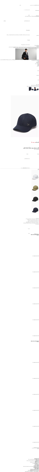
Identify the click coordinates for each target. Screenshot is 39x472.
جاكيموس (26, 47)
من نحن (38, 463)
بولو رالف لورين (15, 47)
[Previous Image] (34, 93)
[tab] (37, 89)
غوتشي (28, 47)
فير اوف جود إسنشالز (31, 47)
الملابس (38, 460)
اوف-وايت (19, 47)
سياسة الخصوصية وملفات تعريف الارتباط (31, 466)
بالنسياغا (36, 459)
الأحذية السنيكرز (34, 460)
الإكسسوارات (31, 460)
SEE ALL (38, 235)
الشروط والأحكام (37, 466)
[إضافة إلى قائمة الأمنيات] (31, 216)
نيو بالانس (21, 47)
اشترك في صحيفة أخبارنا (36, 447)
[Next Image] (34, 139)
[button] (37, 15)
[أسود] (35, 202)
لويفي (25, 47)
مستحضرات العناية (28, 460)
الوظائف (36, 463)
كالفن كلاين (37, 142)
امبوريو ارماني (34, 47)
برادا (13, 47)
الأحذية (36, 460)
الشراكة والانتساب (34, 463)
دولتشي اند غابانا (37, 47)
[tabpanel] (19, 221)
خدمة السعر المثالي (25, 466)
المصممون (38, 59)
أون (17, 47)
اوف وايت (38, 459)
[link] (26, 16)
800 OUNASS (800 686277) (31, 470)
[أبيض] (35, 180)
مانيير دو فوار (23, 47)
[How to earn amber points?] (34, 161)
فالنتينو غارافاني (33, 459)
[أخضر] (35, 191)
